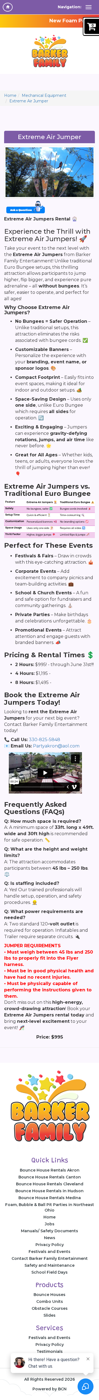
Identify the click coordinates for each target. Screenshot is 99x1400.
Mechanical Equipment (44, 95)
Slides (49, 1315)
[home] (8, 7)
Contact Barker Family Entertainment (50, 1258)
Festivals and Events (49, 1251)
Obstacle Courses (50, 1308)
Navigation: (69, 6)
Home (10, 95)
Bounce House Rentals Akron (49, 1170)
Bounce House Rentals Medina (49, 1197)
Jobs (49, 1223)
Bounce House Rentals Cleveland (49, 1183)
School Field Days (49, 1272)
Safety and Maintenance (49, 1265)
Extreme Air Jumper (28, 101)
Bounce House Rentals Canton (49, 1177)
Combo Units (49, 1301)
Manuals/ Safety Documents (49, 1230)
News (49, 1237)
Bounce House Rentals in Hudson (49, 1190)
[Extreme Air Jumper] (49, 172)
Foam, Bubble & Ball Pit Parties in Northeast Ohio (49, 1207)
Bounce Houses (49, 1294)
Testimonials (50, 1351)
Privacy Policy (49, 1244)
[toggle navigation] (88, 7)
